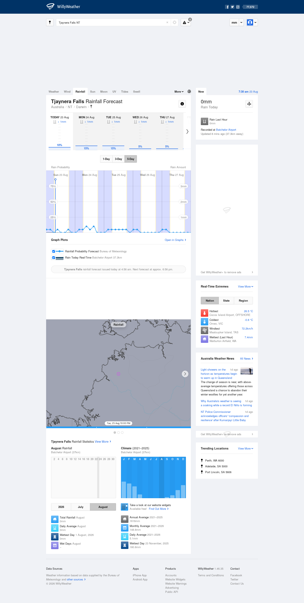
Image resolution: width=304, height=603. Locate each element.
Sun (92, 91)
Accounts (171, 575)
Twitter (234, 579)
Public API (171, 592)
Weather (54, 91)
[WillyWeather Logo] (65, 6)
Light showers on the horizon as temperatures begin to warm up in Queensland (227, 381)
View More (102, 441)
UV (114, 91)
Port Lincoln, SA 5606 (218, 472)
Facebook (236, 575)
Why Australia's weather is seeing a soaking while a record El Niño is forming (227, 403)
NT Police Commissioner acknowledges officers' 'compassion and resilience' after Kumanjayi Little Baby (227, 416)
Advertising (172, 588)
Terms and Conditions (211, 575)
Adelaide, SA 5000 (216, 466)
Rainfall (80, 91)
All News (245, 358)
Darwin (81, 106)
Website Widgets (175, 579)
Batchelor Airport (226, 130)
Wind (67, 91)
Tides (124, 91)
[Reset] (167, 22)
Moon (104, 91)
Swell (136, 91)
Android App (140, 579)
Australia (57, 106)
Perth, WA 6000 (214, 460)
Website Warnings (176, 583)
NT (70, 106)
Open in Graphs (174, 240)
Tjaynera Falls (91, 106)
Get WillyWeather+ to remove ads (221, 272)
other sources (75, 579)
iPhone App (140, 575)
